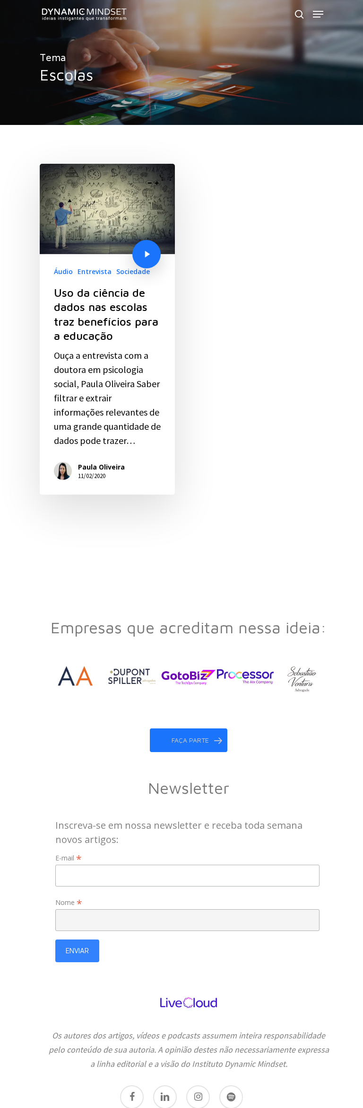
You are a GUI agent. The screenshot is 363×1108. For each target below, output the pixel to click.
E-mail (68, 857)
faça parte (190, 740)
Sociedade (133, 271)
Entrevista (95, 271)
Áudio (63, 271)
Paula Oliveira (101, 466)
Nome (68, 902)
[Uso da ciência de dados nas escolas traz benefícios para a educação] (107, 329)
